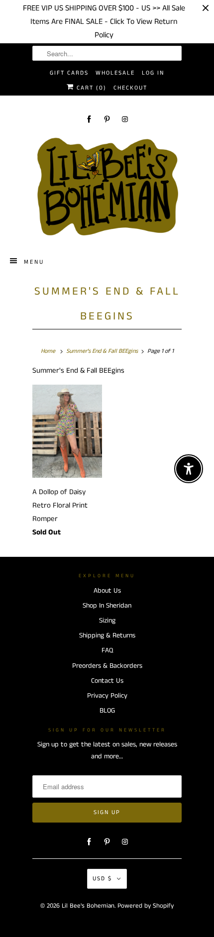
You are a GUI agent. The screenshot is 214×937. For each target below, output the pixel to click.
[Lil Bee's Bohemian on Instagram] (124, 119)
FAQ (107, 650)
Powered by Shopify (145, 906)
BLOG (107, 711)
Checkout (130, 88)
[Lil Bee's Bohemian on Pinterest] (107, 119)
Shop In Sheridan (107, 606)
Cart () (90, 88)
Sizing (107, 620)
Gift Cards (69, 73)
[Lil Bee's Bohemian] (107, 187)
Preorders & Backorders (107, 666)
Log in (153, 73)
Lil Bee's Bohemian (88, 906)
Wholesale (115, 73)
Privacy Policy (107, 696)
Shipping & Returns (107, 635)
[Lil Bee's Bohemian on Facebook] (89, 119)
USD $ (102, 878)
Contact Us (107, 681)
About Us (107, 591)
